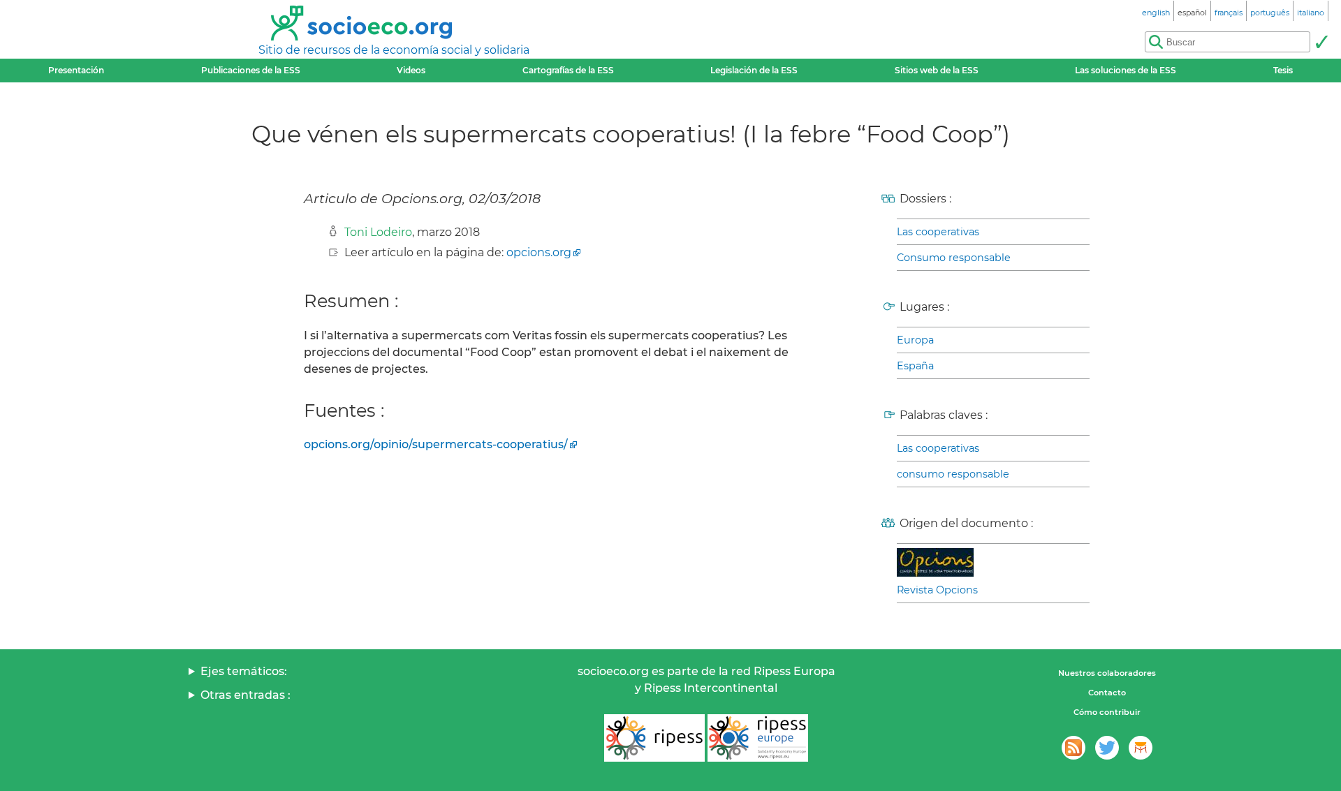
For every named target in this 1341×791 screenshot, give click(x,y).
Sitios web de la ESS (937, 70)
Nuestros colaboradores (1107, 673)
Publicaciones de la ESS (250, 70)
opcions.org (538, 252)
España (915, 366)
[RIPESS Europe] (758, 738)
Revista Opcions (937, 590)
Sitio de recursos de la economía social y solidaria (393, 50)
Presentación (76, 70)
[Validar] (1321, 42)
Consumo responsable (954, 257)
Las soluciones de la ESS (1125, 70)
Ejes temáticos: (243, 671)
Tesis (1283, 70)
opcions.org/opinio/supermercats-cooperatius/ (436, 444)
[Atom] (1073, 748)
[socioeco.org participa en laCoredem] (1140, 748)
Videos (411, 70)
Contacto (1107, 692)
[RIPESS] (654, 738)
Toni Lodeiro (378, 232)
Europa (915, 340)
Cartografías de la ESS (568, 70)
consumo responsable (953, 474)
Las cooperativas (938, 232)
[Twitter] (1107, 748)
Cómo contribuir (1107, 712)
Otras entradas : (245, 695)
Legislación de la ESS (754, 70)
